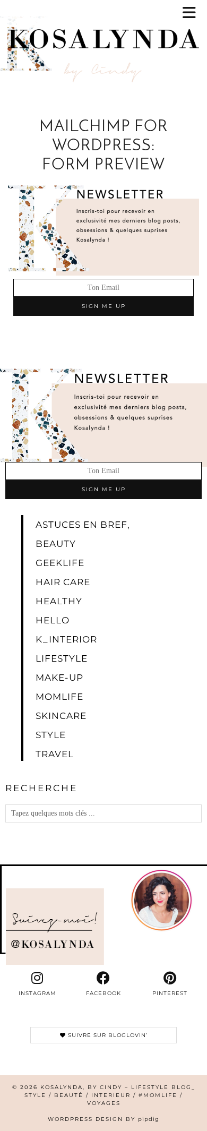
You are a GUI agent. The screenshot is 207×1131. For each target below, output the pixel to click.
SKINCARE (61, 715)
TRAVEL (55, 754)
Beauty (56, 543)
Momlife (59, 696)
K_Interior (66, 639)
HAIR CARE (63, 582)
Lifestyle (62, 658)
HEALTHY (59, 601)
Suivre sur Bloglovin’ (107, 1035)
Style (51, 735)
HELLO (53, 620)
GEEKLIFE (60, 563)
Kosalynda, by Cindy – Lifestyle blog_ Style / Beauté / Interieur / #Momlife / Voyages (109, 1095)
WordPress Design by (103, 1119)
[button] (192, 13)
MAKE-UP (59, 677)
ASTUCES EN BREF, (83, 524)
